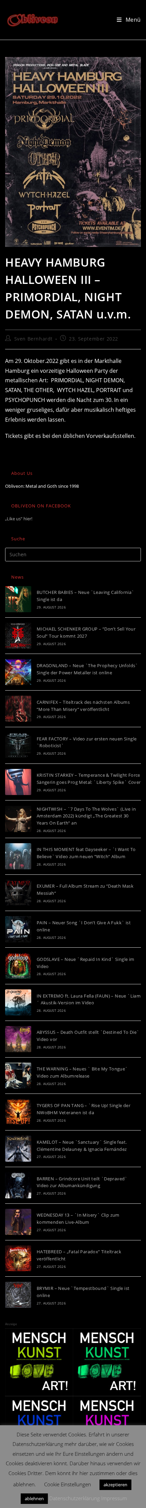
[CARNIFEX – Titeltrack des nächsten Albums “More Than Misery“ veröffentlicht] (18, 709)
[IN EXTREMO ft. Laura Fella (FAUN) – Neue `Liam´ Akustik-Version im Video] (18, 1002)
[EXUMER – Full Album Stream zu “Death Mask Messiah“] (18, 893)
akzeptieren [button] (115, 1485)
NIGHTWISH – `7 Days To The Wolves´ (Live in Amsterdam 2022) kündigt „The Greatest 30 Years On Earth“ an (86, 816)
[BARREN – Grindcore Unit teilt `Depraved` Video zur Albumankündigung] (18, 1185)
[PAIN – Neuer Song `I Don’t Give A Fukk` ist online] (18, 929)
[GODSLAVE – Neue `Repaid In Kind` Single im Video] (18, 966)
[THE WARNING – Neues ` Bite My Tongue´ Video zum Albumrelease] (18, 1076)
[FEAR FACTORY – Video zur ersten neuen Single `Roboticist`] (18, 745)
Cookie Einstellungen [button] (67, 1484)
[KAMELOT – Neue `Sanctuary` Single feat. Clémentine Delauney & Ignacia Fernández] (18, 1149)
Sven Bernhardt (33, 338)
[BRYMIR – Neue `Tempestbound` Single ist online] (18, 1295)
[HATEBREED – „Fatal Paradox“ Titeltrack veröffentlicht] (18, 1258)
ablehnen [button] (34, 1498)
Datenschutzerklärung (74, 1498)
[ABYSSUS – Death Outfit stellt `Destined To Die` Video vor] (18, 1039)
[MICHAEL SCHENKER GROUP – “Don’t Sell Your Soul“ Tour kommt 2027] (18, 636)
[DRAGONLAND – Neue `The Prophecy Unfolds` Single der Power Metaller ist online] (18, 672)
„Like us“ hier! (18, 519)
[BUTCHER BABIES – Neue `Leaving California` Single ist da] (18, 599)
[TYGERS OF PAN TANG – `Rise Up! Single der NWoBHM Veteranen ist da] (18, 1112)
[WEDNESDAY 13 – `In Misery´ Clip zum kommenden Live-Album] (18, 1222)
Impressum (114, 1498)
